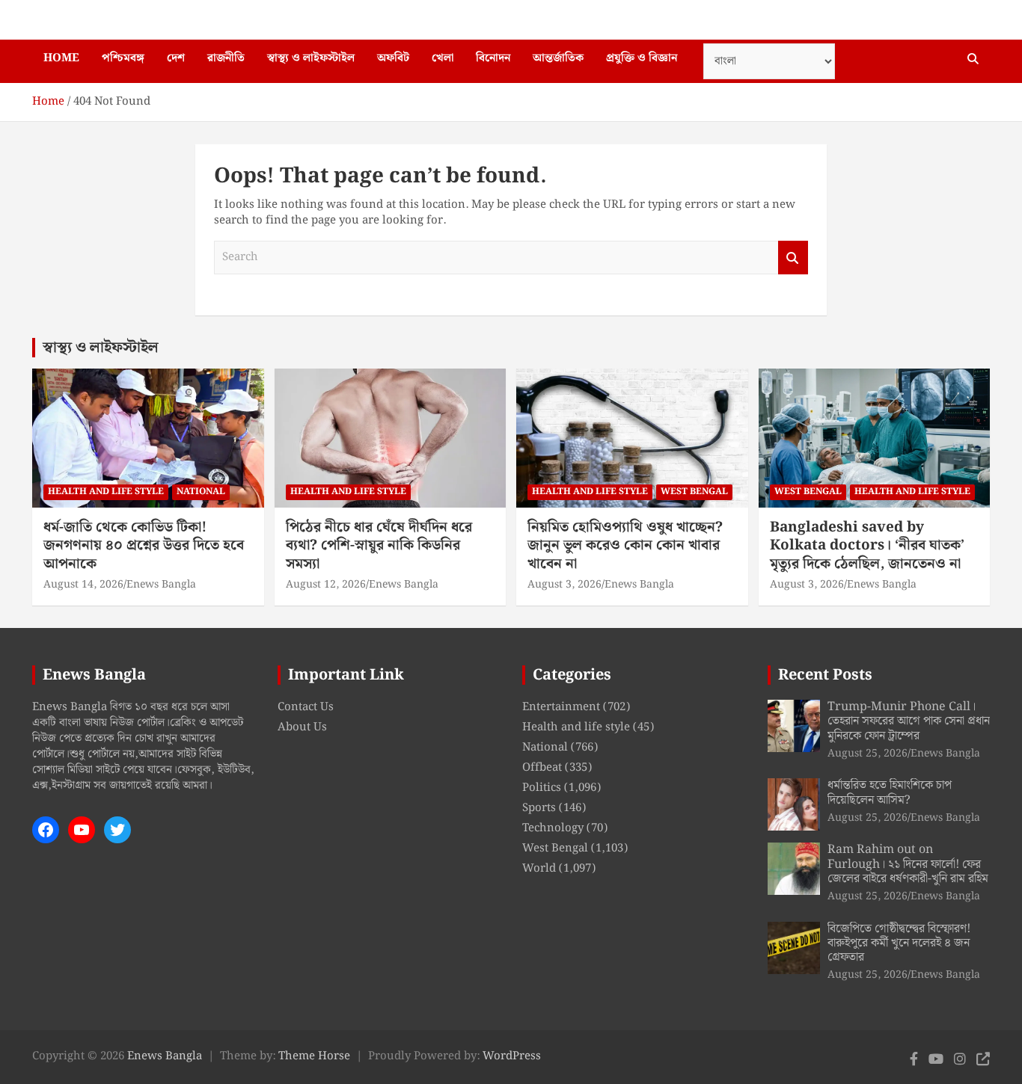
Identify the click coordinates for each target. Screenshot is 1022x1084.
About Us (302, 727)
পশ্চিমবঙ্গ (123, 58)
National (201, 491)
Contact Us (306, 707)
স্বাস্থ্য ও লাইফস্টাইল (311, 58)
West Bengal (694, 491)
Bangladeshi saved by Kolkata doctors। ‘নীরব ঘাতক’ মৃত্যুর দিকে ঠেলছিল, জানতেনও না (867, 546)
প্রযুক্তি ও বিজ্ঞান (641, 58)
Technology (553, 828)
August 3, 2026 (564, 584)
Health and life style (106, 491)
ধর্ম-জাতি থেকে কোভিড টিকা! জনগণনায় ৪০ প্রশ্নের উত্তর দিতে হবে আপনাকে (143, 546)
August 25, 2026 (867, 753)
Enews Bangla (161, 584)
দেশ (176, 58)
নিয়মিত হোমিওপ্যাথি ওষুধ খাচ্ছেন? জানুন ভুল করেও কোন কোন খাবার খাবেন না (625, 546)
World (539, 869)
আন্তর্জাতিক (558, 58)
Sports (539, 808)
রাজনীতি (226, 58)
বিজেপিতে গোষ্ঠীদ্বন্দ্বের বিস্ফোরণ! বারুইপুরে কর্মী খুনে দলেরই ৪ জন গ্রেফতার (898, 943)
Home (61, 58)
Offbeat (542, 768)
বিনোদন (493, 58)
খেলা (442, 58)
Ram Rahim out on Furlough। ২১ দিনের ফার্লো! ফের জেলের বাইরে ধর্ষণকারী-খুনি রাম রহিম (907, 863)
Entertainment (561, 707)
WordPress (512, 1056)
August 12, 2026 (326, 584)
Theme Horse (314, 1056)
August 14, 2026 (83, 584)
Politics (541, 788)
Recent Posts (825, 675)
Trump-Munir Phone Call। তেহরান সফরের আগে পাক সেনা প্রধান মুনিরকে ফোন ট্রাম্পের (908, 721)
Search (793, 257)
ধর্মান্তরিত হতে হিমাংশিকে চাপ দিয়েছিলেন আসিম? (889, 792)
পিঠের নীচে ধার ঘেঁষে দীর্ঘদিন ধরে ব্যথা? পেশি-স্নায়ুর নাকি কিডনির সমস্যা (379, 546)
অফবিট (393, 58)
